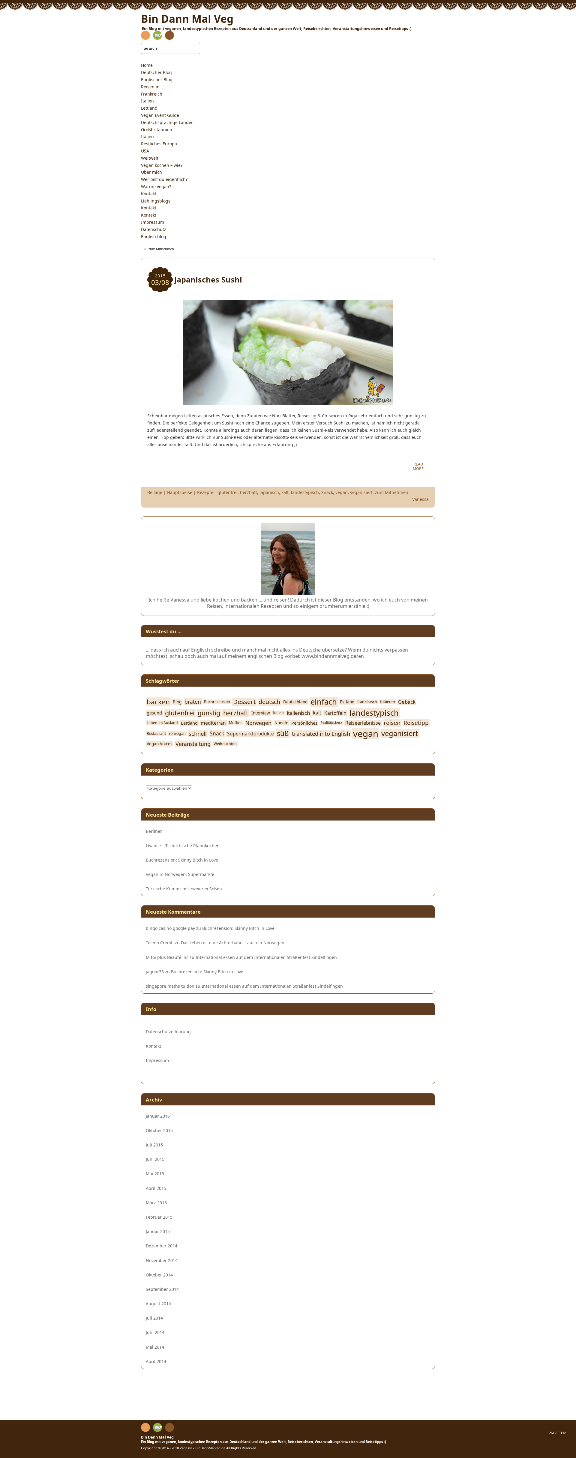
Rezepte (205, 492)
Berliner (154, 831)
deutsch (269, 701)
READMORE (418, 466)
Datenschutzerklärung (169, 1031)
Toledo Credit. (160, 942)
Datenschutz (153, 229)
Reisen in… (152, 87)
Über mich (151, 172)
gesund (154, 713)
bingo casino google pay (170, 928)
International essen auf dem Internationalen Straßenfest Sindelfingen (266, 957)
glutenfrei (228, 492)
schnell (198, 733)
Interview (260, 713)
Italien (147, 101)
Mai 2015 (155, 1173)
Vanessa (420, 499)
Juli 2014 (154, 1318)
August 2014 (158, 1303)
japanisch (269, 492)
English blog (153, 236)
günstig (209, 713)
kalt (285, 492)
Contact (169, 36)
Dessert (244, 702)
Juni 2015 (155, 1159)
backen (158, 701)
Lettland (149, 108)
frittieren (387, 701)
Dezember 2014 (161, 1246)
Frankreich (151, 94)
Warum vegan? (156, 186)
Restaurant (156, 733)
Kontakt (148, 194)
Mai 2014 (155, 1347)
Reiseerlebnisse (363, 723)
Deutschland (295, 702)
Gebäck (407, 702)
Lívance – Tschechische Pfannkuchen (183, 845)
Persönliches (304, 723)
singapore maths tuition (170, 986)
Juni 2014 (155, 1332)
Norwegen (258, 723)
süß (283, 733)
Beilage (154, 492)
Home (147, 65)
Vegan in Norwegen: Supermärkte (180, 874)
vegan (341, 492)
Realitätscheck (331, 723)
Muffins (235, 722)
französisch (367, 701)
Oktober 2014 (159, 1275)
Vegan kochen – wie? (161, 165)
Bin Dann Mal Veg (157, 1437)
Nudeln (281, 723)
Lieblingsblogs (155, 201)
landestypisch (305, 492)
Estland (347, 702)
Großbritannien (156, 129)
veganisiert (361, 492)
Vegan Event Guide (160, 115)
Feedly (157, 35)
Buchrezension (217, 701)
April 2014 (156, 1361)
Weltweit (149, 158)
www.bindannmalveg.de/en (333, 656)
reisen (392, 722)
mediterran (213, 723)
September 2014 (162, 1289)
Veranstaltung (193, 744)
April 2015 (156, 1188)
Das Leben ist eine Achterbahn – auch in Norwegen (232, 942)
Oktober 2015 (159, 1130)
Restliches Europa (159, 143)
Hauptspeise (179, 492)
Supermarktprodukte (250, 734)
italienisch (298, 713)
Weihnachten (225, 743)
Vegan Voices (159, 744)
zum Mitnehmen (391, 492)
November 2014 (162, 1260)
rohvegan (177, 733)
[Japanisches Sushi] (288, 401)
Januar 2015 (158, 1231)
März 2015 (156, 1202)
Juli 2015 (154, 1145)
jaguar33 (155, 971)
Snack (327, 492)
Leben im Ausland (162, 722)
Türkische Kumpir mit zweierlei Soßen (184, 889)
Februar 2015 (159, 1217)
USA (145, 151)
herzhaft (248, 492)
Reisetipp (416, 723)
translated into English (321, 733)
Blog (177, 702)
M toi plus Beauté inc (167, 957)
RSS (145, 36)
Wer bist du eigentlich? (164, 179)
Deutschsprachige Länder (167, 122)
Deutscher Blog (156, 72)
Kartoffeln (335, 713)
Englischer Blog (156, 79)
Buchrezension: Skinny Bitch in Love (182, 860)
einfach (323, 702)
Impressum (152, 222)
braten (192, 701)
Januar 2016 (158, 1116)
